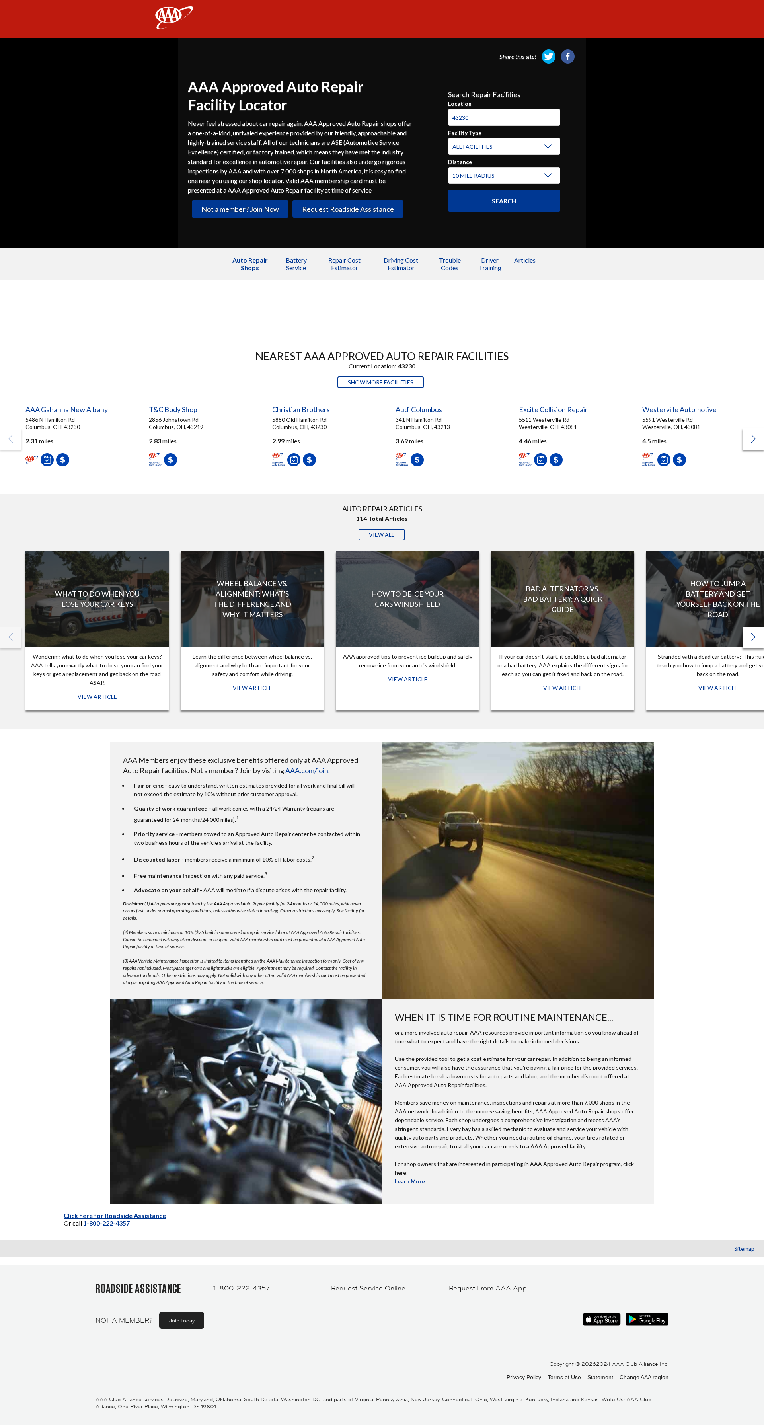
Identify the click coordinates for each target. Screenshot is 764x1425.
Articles (525, 260)
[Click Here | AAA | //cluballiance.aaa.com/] (174, 24)
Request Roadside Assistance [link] (348, 209)
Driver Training (490, 263)
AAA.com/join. (307, 770)
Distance (460, 160)
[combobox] (504, 114)
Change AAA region (644, 1377)
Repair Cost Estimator (344, 263)
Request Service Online (368, 1288)
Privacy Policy (524, 1377)
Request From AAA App (488, 1288)
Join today (182, 1320)
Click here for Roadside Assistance (115, 1215)
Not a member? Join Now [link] (240, 209)
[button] (753, 439)
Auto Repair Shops (250, 263)
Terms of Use (564, 1377)
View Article (97, 696)
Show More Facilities (380, 382)
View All (381, 534)
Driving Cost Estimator (401, 263)
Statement (600, 1377)
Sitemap (744, 1248)
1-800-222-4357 (106, 1223)
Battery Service (296, 263)
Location (460, 102)
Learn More (410, 1181)
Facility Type (464, 131)
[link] (548, 56)
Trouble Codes (450, 263)
